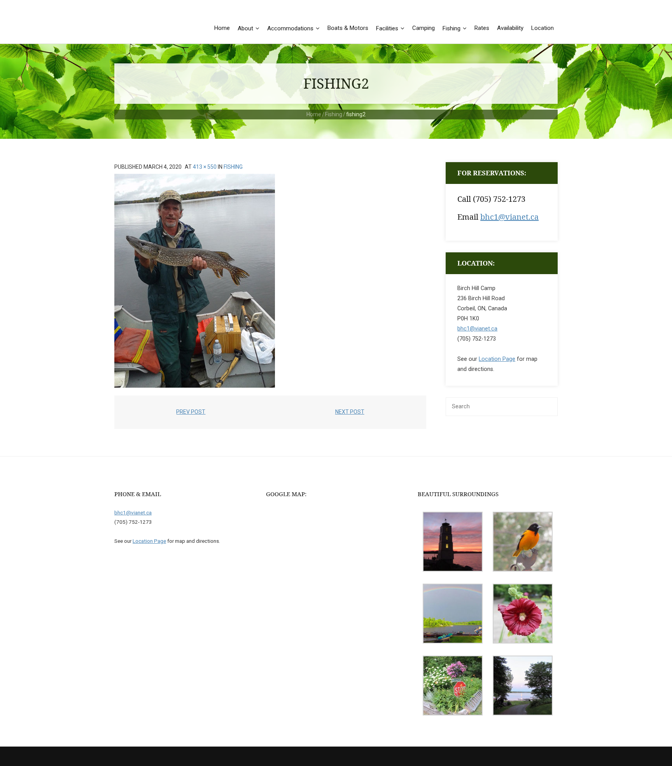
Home (313, 114)
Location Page (497, 359)
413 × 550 (205, 167)
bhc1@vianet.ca (509, 217)
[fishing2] (194, 281)
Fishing (333, 114)
